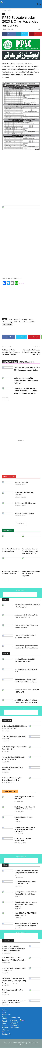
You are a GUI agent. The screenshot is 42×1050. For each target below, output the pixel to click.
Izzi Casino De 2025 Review (24, 513)
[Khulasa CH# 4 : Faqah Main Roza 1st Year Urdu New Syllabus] (7, 628)
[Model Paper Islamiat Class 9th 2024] (7, 799)
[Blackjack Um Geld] (7, 485)
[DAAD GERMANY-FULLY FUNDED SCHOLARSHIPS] (7, 916)
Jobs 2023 (14, 322)
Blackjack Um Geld (21, 482)
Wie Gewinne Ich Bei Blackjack (25, 503)
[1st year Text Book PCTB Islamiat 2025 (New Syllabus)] (34, 760)
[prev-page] (3, 398)
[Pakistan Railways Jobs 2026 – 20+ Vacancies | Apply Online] (7, 370)
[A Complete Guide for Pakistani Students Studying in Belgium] (7, 894)
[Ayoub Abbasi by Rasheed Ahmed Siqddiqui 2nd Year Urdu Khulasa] (7, 648)
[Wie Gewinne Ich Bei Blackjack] (7, 505)
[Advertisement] (21, 178)
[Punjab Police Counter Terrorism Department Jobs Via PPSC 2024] (31, 541)
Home (4, 10)
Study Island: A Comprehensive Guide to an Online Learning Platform (26, 904)
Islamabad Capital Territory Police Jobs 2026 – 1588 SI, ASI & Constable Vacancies (25, 390)
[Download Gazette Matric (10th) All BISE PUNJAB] (7, 692)
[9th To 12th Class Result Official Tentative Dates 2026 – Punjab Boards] (7, 682)
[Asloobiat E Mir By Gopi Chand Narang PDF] (34, 770)
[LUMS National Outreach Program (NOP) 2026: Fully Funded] (34, 1003)
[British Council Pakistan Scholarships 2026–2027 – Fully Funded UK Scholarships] (34, 949)
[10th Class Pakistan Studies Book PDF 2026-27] (34, 739)
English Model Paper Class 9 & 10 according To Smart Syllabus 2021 (25, 829)
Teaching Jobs (7, 324)
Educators (6, 322)
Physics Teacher (24, 322)
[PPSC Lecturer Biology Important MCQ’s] (7, 841)
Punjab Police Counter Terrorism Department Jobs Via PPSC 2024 (30, 551)
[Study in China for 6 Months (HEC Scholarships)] (34, 971)
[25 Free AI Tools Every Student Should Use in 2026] (7, 884)
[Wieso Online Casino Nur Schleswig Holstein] (11, 563)
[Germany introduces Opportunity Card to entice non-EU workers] (7, 926)
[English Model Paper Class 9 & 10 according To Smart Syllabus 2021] (7, 830)
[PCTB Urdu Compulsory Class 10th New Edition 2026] (34, 749)
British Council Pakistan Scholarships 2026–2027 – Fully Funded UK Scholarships (13, 948)
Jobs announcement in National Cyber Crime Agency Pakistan (26, 380)
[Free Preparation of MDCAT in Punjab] (34, 993)
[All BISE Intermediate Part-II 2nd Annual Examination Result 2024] (7, 702)
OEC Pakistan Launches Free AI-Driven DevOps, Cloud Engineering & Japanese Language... (14, 981)
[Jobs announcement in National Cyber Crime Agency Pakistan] (7, 380)
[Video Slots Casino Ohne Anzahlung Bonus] (11, 541)
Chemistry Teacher (26, 319)
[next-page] (7, 398)
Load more (20, 523)
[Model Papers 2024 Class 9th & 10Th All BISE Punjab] (7, 809)
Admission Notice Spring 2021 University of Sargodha (31, 573)
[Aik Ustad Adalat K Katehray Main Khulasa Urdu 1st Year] (7, 617)
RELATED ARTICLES (10, 362)
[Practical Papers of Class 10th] (7, 820)
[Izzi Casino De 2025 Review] (7, 516)
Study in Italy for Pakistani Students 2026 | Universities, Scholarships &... (27, 873)
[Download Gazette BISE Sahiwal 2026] (7, 672)
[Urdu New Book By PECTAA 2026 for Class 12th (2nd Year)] (34, 729)
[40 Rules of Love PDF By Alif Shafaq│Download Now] (34, 780)
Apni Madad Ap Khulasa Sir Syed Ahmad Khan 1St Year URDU (31, 352)
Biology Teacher (14, 319)
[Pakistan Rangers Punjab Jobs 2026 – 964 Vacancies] (7, 607)
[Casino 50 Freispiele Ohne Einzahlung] (7, 495)
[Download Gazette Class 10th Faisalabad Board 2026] (7, 661)
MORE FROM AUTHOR (26, 362)
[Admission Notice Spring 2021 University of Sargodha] (31, 563)
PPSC (32, 322)
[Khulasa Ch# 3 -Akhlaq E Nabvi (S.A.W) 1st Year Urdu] (7, 638)
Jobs (9, 10)
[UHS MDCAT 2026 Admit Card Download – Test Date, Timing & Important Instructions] (34, 960)
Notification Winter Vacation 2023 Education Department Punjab (11, 352)
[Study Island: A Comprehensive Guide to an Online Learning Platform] (7, 905)
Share (21, 283)
